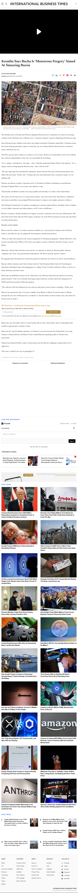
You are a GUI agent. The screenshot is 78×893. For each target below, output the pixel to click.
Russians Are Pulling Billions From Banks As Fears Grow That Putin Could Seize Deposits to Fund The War (57, 515)
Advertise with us (36, 878)
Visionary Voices (21, 863)
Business (4, 872)
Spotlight (18, 872)
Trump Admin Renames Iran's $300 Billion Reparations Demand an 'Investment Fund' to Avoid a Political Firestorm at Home (17, 515)
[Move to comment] (75, 75)
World (3, 863)
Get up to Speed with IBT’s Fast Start (65, 474)
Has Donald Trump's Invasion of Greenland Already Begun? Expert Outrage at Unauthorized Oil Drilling (18, 676)
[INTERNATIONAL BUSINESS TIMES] (39, 4)
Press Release (20, 875)
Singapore (49, 869)
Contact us (34, 866)
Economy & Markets (7, 869)
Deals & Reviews (21, 881)
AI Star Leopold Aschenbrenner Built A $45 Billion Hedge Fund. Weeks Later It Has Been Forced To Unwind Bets (19, 581)
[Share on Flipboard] (64, 75)
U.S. (2, 866)
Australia (49, 863)
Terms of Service (46, 316)
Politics (3, 878)
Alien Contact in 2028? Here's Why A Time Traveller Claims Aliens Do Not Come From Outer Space (58, 548)
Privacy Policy (57, 316)
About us (33, 863)
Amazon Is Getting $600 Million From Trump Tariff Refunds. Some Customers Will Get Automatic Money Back (58, 740)
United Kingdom (51, 872)
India (48, 866)
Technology (4, 875)
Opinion (3, 884)
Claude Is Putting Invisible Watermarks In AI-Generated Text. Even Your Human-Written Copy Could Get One (18, 807)
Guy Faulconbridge (9, 73)
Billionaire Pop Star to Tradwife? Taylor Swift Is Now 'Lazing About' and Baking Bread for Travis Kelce (58, 774)
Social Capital (20, 866)
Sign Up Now (28, 475)
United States (50, 875)
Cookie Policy (35, 875)
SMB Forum (19, 869)
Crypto (3, 881)
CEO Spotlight (20, 878)
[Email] (71, 75)
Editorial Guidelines (58, 363)
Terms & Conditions (36, 869)
